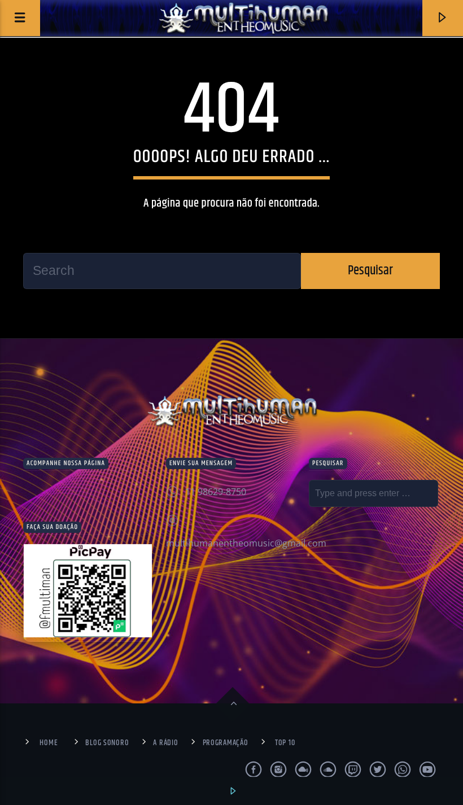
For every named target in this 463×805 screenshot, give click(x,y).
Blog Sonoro (107, 743)
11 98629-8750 (215, 491)
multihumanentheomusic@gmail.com (246, 543)
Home (49, 743)
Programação (225, 743)
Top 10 (285, 743)
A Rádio (165, 743)
